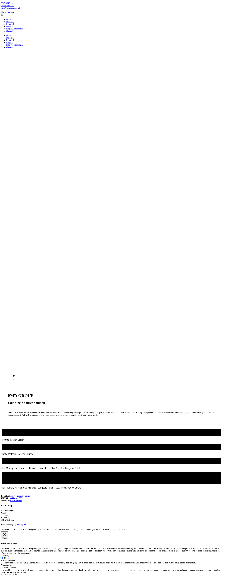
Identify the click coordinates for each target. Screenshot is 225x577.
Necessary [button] (5, 555)
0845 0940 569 (7, 3)
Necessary (8, 558)
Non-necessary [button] (7, 565)
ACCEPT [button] (123, 529)
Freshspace (21, 524)
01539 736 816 (7, 5)
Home (8, 19)
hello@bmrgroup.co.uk (10, 8)
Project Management (14, 29)
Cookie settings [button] (109, 529)
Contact (9, 31)
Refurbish (10, 24)
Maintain (10, 22)
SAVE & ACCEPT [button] (9, 575)
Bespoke (9, 26)
